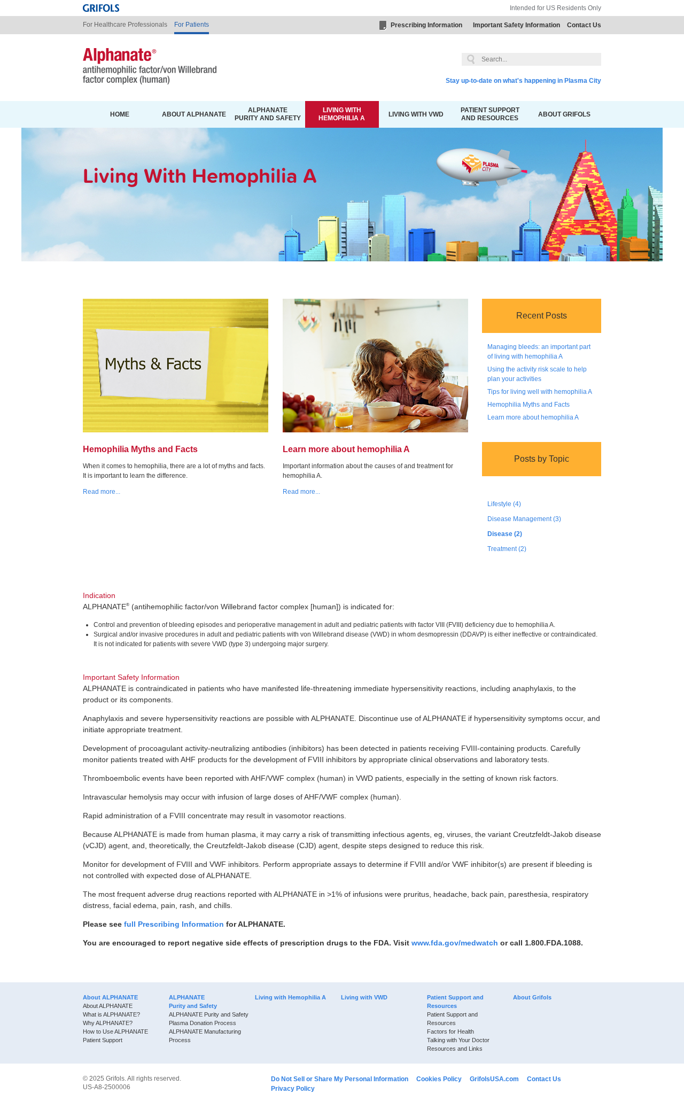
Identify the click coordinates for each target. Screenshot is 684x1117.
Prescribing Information (426, 25)
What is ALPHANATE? (111, 1014)
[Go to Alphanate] (149, 67)
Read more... (101, 491)
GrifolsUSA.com (494, 1079)
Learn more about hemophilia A (533, 417)
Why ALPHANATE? (108, 1023)
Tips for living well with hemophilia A (539, 391)
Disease (504, 534)
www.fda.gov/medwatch (454, 942)
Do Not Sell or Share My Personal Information (339, 1079)
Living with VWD (416, 114)
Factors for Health (450, 1031)
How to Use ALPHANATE (115, 1031)
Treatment (506, 549)
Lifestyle (504, 504)
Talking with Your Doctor (458, 1040)
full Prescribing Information (174, 924)
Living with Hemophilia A (341, 114)
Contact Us (584, 25)
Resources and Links (455, 1048)
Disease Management (524, 519)
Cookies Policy (439, 1079)
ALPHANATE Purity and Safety (268, 114)
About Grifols (564, 114)
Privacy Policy (293, 1088)
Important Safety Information (516, 25)
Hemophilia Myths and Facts (528, 404)
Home (119, 114)
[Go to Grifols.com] (101, 8)
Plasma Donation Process (202, 1023)
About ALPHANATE (194, 114)
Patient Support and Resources (490, 114)
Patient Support (102, 1040)
